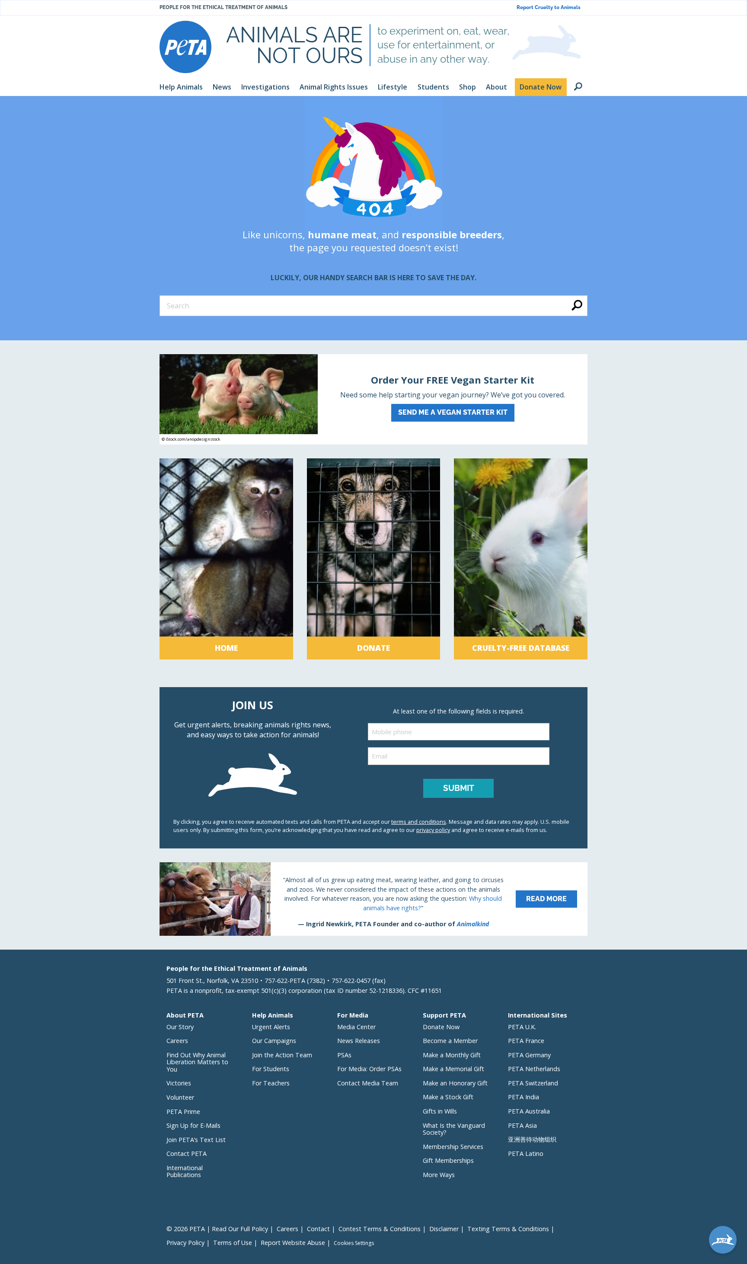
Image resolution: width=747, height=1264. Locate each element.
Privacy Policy (185, 1242)
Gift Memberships (448, 1160)
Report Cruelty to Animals (549, 7)
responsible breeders (452, 234)
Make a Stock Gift (448, 1097)
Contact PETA (186, 1153)
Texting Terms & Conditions (508, 1229)
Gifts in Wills (440, 1111)
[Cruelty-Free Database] (520, 558)
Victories (178, 1083)
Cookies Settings (354, 1243)
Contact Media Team (367, 1083)
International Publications (184, 1171)
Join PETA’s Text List (196, 1140)
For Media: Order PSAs (369, 1069)
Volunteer (180, 1097)
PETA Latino (525, 1153)
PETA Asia (522, 1125)
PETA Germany (529, 1055)
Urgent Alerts (271, 1027)
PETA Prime (183, 1111)
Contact (318, 1229)
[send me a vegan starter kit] (373, 399)
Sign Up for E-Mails (193, 1125)
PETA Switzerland (533, 1083)
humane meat (342, 234)
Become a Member (450, 1041)
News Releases (358, 1041)
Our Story (180, 1027)
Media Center (356, 1027)
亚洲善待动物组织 (532, 1139)
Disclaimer (444, 1229)
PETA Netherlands (534, 1069)
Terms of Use (232, 1242)
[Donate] (374, 558)
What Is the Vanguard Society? (454, 1129)
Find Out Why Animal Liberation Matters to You (197, 1062)
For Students (270, 1069)
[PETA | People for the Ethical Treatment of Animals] (185, 47)
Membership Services (453, 1146)
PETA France (526, 1041)
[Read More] (373, 899)
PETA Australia (529, 1111)
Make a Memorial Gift (453, 1069)
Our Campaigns (274, 1041)
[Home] (226, 558)
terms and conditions (418, 822)
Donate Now (441, 1027)
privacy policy (433, 830)
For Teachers (271, 1083)
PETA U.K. (522, 1027)
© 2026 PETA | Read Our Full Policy (217, 1229)
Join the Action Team (282, 1055)
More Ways (439, 1175)
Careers (177, 1041)
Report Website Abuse (293, 1242)
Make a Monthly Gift (452, 1055)
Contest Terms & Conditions (379, 1229)
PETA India (523, 1097)
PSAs (344, 1055)
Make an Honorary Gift (455, 1083)
